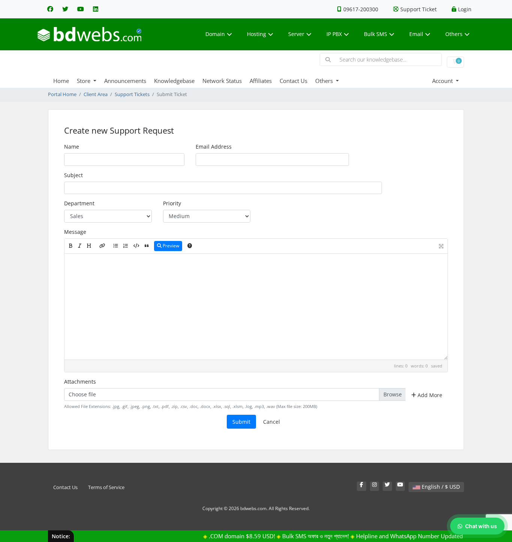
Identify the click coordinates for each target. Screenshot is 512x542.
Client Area (96, 94)
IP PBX (334, 34)
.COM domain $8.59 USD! (235, 536)
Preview (170, 245)
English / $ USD (440, 486)
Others (454, 34)
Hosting (256, 34)
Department (79, 203)
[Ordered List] (125, 246)
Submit (241, 421)
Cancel (271, 421)
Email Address (214, 146)
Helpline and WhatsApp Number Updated (402, 536)
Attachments (80, 381)
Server (296, 34)
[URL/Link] (102, 246)
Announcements (125, 80)
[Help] (189, 246)
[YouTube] (80, 9)
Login (465, 9)
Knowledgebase (174, 80)
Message (75, 231)
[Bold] (70, 246)
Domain (215, 34)
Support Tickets (132, 94)
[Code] (136, 246)
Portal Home (62, 94)
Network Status (222, 80)
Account (443, 80)
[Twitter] (65, 9)
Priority (172, 203)
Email (416, 34)
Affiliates (261, 80)
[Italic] (79, 246)
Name (71, 146)
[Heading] (89, 246)
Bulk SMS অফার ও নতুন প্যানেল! (308, 536)
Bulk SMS (375, 34)
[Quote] (147, 246)
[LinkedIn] (95, 9)
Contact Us (293, 80)
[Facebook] (50, 9)
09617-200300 (360, 9)
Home (61, 80)
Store (84, 80)
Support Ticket (418, 9)
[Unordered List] (115, 246)
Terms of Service (106, 487)
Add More (429, 395)
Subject (73, 175)
